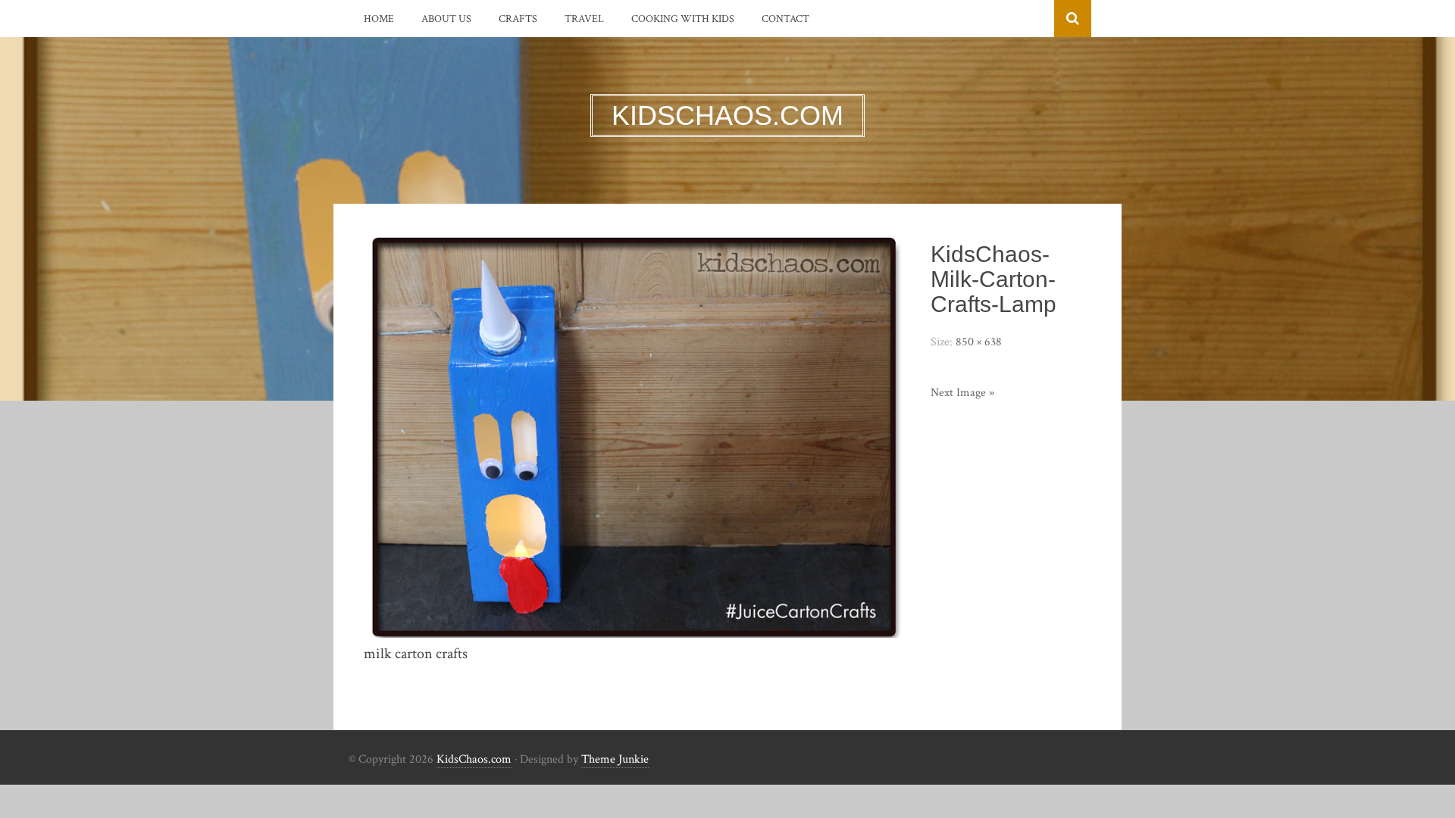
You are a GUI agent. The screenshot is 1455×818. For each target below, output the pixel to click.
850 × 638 (979, 342)
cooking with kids (682, 19)
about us (446, 19)
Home (379, 19)
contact (785, 19)
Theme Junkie (615, 759)
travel (584, 19)
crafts (518, 19)
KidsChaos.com (474, 759)
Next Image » (962, 393)
